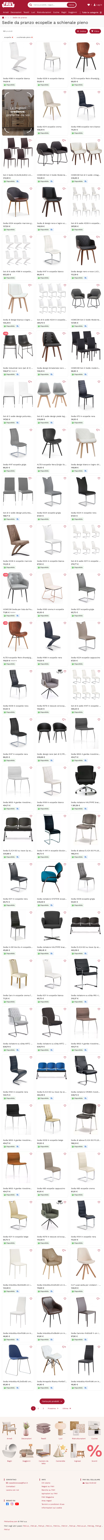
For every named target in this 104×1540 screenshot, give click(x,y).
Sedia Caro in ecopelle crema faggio (19, 995)
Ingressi (77, 1461)
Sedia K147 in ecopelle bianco (50, 271)
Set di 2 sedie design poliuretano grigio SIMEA (24, 513)
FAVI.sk (34, 1526)
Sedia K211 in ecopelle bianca (50, 995)
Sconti (94, 1461)
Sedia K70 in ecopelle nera (83, 416)
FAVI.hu (56, 1526)
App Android (90, 1483)
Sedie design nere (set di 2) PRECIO (53, 754)
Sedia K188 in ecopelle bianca (16, 78)
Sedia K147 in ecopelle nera (15, 754)
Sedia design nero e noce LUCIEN (86, 271)
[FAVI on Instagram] (12, 1504)
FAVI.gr (98, 1526)
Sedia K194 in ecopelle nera (15, 1092)
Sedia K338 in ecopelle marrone (17, 561)
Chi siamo (46, 1483)
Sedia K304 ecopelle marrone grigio (19, 223)
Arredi (6, 12)
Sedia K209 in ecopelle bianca (50, 78)
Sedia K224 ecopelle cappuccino (85, 657)
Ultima (65, 1408)
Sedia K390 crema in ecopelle (50, 609)
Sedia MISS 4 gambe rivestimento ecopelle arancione (27, 1188)
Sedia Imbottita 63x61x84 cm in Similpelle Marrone (60, 1285)
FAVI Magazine (48, 1497)
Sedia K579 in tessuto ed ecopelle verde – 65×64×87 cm (62, 1237)
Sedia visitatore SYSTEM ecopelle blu (54, 899)
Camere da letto (43, 1462)
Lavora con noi (12, 1490)
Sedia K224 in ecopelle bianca (50, 561)
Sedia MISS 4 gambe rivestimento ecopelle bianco (25, 802)
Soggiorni (72, 12)
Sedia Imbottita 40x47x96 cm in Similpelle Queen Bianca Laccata (32, 1333)
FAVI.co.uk (81, 1526)
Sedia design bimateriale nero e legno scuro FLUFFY (60, 368)
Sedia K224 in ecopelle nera (83, 513)
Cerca (71, 5)
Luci (33, 12)
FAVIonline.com (10, 1521)
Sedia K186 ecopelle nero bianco (85, 127)
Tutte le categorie (90, 12)
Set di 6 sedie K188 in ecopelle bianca (20, 271)
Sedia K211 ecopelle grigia (82, 609)
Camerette (60, 1461)
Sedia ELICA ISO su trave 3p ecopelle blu (55, 1092)
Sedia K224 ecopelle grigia (49, 513)
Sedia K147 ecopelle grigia (14, 464)
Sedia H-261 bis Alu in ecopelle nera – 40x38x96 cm (26, 947)
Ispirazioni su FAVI (49, 1494)
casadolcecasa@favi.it (18, 1483)
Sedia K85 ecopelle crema (83, 1188)
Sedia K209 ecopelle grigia (83, 899)
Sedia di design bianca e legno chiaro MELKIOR (24, 320)
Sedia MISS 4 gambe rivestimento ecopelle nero (24, 1140)
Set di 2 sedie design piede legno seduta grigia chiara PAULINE (65, 416)
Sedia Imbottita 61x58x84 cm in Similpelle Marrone (60, 1333)
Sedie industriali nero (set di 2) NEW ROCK (22, 368)
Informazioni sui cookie (52, 1508)
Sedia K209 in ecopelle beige (50, 1140)
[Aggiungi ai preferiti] (31, 44)
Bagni (63, 12)
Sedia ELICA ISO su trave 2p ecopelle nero (22, 851)
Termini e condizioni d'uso (53, 1504)
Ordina (83, 31)
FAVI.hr (65, 1526)
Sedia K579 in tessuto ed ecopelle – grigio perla (58, 706)
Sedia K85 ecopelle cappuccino (51, 1188)
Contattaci (10, 1486)
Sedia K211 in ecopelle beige (15, 1237)
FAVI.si (7, 1529)
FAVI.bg (91, 1526)
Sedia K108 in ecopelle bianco (50, 802)
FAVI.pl (41, 1526)
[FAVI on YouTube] (17, 1504)
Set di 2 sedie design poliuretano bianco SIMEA (24, 416)
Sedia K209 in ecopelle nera (15, 706)
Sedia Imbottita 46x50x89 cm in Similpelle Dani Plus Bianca (29, 1285)
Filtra (96, 31)
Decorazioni (16, 12)
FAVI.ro (49, 1526)
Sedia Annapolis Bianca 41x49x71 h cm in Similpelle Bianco (63, 1381)
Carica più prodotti (50, 1401)
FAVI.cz (26, 1526)
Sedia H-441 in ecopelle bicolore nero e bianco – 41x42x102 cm (65, 851)
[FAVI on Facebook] (7, 1504)
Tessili (26, 12)
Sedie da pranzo (20, 18)
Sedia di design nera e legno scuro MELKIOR (57, 223)
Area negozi (47, 1501)
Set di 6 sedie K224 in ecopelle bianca (54, 320)
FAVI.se (72, 1526)
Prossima (52, 1408)
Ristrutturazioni (44, 12)
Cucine (56, 12)
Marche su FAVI (48, 1490)
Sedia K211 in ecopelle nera (15, 899)
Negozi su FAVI (48, 1486)
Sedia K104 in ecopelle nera (83, 1237)
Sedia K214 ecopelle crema (49, 127)
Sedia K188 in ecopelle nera (49, 657)
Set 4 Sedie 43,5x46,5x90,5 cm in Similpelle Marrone (27, 175)
